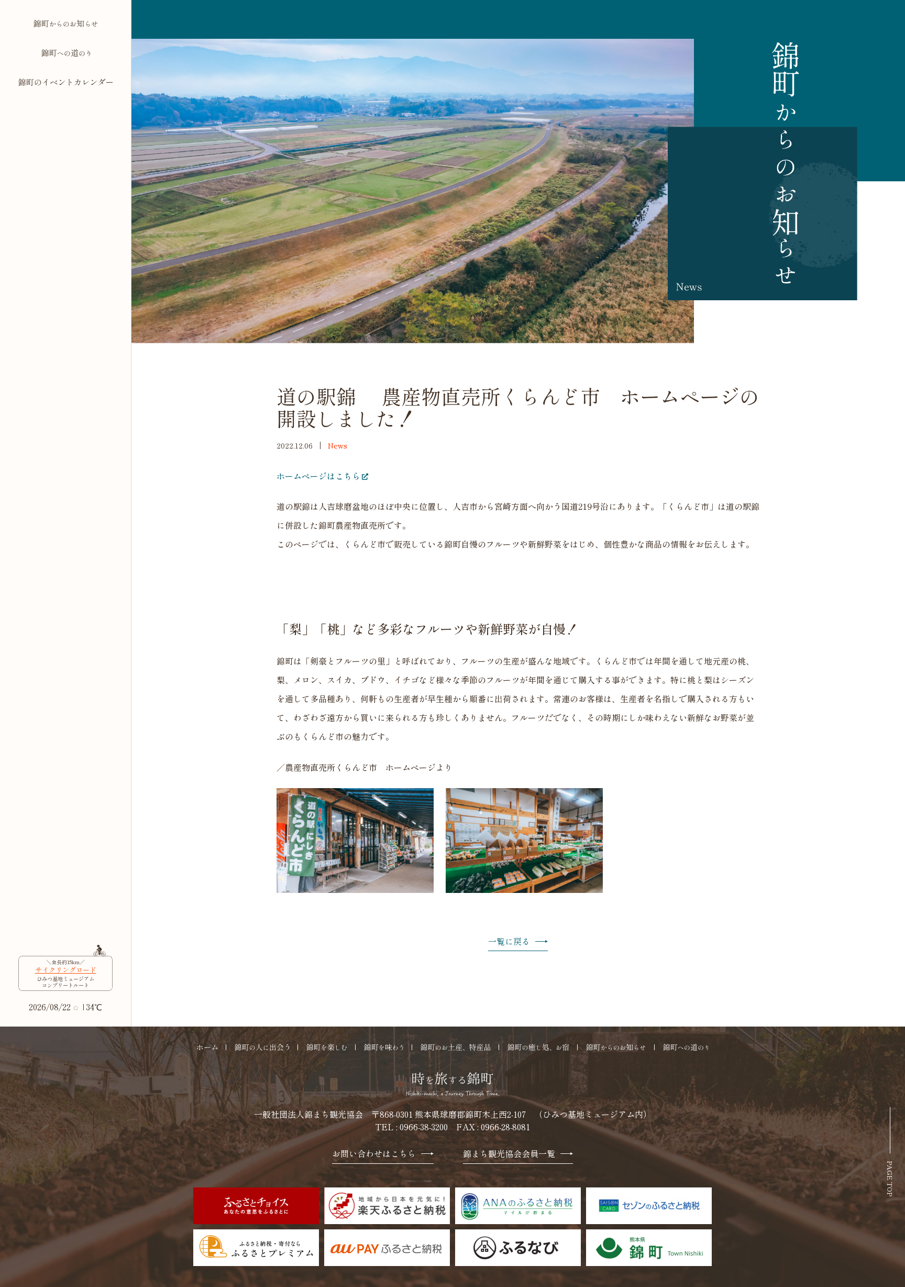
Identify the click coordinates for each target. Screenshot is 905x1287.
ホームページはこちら (318, 476)
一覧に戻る (509, 941)
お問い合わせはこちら (374, 1154)
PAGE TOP (890, 1178)
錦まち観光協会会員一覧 (509, 1154)
